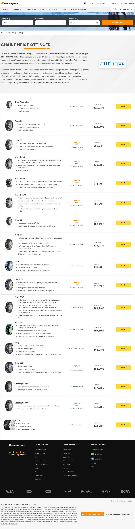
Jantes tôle (66, 453)
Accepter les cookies (92, 514)
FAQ (92, 467)
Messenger (99, 459)
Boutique (52, 9)
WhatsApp (98, 454)
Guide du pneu (40, 453)
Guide (64, 9)
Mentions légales (41, 464)
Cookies (37, 479)
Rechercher (117, 23)
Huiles (42, 9)
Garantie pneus (40, 450)
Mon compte (129, 3)
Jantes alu (66, 457)
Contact (114, 3)
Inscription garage (41, 461)
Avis (36, 457)
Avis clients (102, 3)
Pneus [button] (5, 9)
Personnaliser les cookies (119, 514)
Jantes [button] (16, 9)
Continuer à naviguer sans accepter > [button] (122, 501)
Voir (123, 106)
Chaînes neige (31, 9)
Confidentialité (40, 475)
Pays (36, 472)
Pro (91, 3)
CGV (36, 468)
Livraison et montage (78, 9)
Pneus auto (67, 450)
